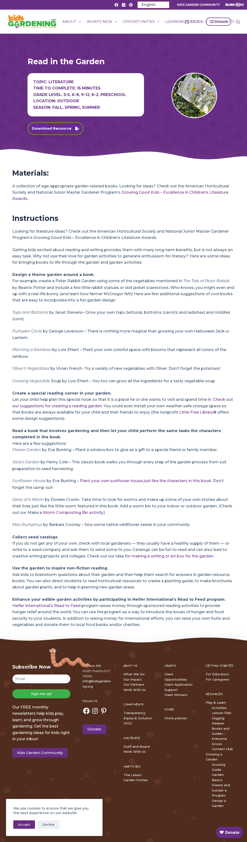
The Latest (133, 775)
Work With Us (135, 690)
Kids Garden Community (198, 4)
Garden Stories (136, 780)
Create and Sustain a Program (221, 790)
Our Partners (134, 684)
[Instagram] (123, 5)
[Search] (238, 22)
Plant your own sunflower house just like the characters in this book (145, 480)
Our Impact (133, 679)
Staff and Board (137, 746)
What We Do (134, 674)
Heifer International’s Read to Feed (46, 605)
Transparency (134, 713)
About (69, 21)
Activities (219, 708)
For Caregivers (217, 679)
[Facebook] (116, 5)
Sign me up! (41, 694)
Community (222, 21)
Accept (24, 824)
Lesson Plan (221, 713)
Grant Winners (176, 695)
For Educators (217, 674)
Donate (94, 729)
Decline (48, 824)
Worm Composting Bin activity (73, 512)
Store (196, 21)
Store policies (176, 718)
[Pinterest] (131, 5)
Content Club (222, 749)
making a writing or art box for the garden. (172, 556)
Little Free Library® (197, 412)
